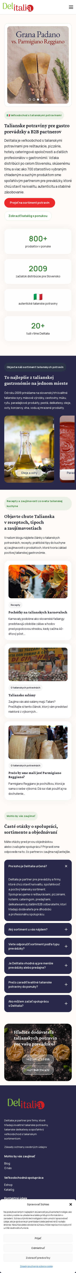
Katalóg (9, 1190)
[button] (70, 1204)
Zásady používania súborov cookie (36, 1266)
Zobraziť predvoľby (38, 1258)
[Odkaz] (29, 449)
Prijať (38, 1238)
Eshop (8, 1185)
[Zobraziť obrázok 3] (38, 99)
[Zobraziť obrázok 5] (46, 99)
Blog (7, 1163)
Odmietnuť (38, 1248)
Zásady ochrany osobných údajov (25, 1147)
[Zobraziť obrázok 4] (42, 99)
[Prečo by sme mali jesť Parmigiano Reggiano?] (38, 760)
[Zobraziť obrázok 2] (34, 99)
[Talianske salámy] (38, 680)
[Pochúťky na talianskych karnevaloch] (38, 600)
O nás (8, 1168)
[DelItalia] (18, 7)
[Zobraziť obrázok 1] (30, 99)
